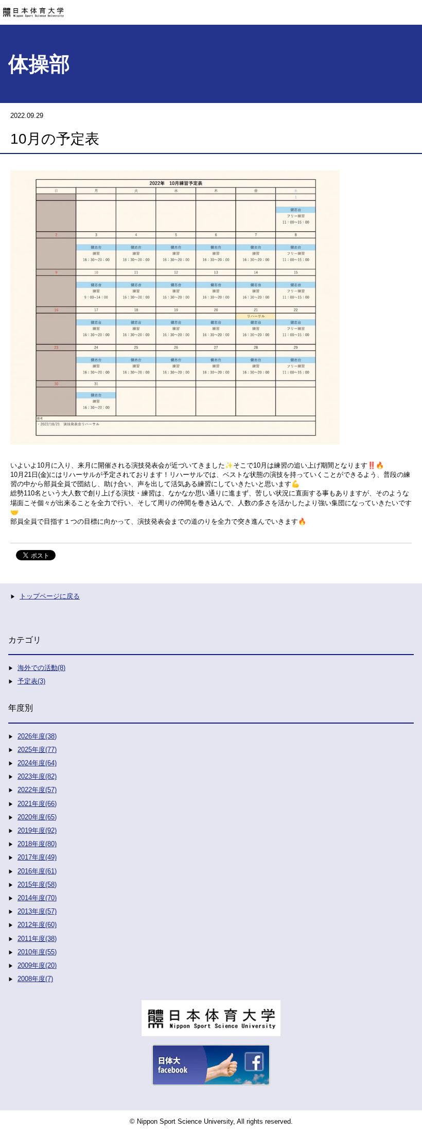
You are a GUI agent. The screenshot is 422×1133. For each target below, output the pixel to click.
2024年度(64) (37, 763)
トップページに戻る (50, 596)
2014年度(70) (37, 898)
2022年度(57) (37, 790)
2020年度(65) (37, 817)
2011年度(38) (37, 938)
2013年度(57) (37, 911)
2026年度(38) (37, 736)
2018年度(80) (37, 844)
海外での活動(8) (41, 668)
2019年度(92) (37, 830)
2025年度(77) (37, 749)
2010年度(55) (37, 952)
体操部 (39, 64)
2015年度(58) (37, 884)
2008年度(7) (35, 979)
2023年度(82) (37, 776)
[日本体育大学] (211, 8)
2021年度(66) (37, 804)
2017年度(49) (37, 857)
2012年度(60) (37, 925)
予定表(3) (31, 681)
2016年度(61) (37, 871)
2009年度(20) (37, 965)
